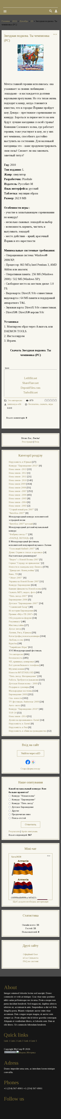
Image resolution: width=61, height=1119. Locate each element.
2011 (14, 21)
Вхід (36, 441)
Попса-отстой (19, 818)
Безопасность (15, 658)
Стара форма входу (30, 768)
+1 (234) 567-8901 (13, 1088)
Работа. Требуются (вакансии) (24, 680)
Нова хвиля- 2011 (18, 476)
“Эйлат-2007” (16, 577)
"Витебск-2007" (17, 513)
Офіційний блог (30, 954)
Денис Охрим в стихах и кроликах (26, 552)
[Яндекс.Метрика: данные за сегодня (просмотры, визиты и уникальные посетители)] (26, 1052)
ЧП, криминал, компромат (21, 661)
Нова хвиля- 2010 (18, 480)
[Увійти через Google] (33, 762)
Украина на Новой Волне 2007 (24, 581)
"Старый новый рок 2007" (21, 509)
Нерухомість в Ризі (18, 727)
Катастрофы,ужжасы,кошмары (24, 636)
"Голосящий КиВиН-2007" (22, 548)
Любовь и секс (16, 640)
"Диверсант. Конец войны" (22, 570)
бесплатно (33, 404)
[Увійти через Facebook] (27, 762)
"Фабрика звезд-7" (18, 534)
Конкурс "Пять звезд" (23, 803)
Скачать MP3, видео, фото (22, 592)
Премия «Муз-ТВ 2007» (21, 614)
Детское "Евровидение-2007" (23, 603)
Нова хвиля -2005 (18, 498)
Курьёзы (13, 643)
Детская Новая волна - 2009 (23, 683)
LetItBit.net (30, 378)
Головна (6, 21)
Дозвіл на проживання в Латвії (24, 720)
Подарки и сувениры (19, 687)
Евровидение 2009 (18, 694)
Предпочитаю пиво (21, 814)
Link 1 (7, 1041)
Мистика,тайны (16, 625)
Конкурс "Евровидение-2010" (23, 709)
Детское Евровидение (23, 807)
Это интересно (15, 400)
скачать (43, 404)
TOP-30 (13, 712)
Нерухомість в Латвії (19, 723)
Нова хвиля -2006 (18, 495)
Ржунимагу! (15, 621)
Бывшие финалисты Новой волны (25, 588)
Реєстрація (27, 441)
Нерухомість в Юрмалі (20, 462)
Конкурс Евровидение (19, 585)
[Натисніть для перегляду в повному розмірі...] (30, 69)
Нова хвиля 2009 (17, 484)
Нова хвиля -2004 (18, 502)
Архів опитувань (29, 831)
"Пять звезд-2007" (18, 596)
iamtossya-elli (14, 404)
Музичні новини (16, 669)
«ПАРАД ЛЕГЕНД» (19, 538)
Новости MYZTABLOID (21, 672)
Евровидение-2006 (18, 599)
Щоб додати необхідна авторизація (30, 901)
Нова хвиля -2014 (18, 716)
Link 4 (27, 1041)
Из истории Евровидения (21, 610)
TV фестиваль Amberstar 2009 (24, 701)
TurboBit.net (30, 392)
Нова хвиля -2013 (18, 469)
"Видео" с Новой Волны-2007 (24, 559)
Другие (15, 810)
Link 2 (14, 1041)
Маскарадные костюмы (20, 691)
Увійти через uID (30, 753)
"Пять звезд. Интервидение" (23, 676)
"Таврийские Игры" (18, 647)
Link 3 (20, 1041)
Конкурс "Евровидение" (23, 799)
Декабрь (24, 21)
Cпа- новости (15, 698)
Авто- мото (14, 705)
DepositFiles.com (30, 387)
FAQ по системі (30, 961)
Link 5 (34, 1041)
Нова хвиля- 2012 (18, 473)
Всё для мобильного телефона (24, 665)
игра (51, 404)
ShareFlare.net (30, 383)
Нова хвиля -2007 (18, 491)
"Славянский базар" (18, 607)
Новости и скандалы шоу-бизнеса (25, 567)
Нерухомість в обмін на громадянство (28, 731)
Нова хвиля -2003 (18, 505)
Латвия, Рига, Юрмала (20, 632)
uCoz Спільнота (30, 958)
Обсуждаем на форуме (20, 618)
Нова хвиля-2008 (17, 487)
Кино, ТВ (13, 574)
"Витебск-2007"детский (21, 524)
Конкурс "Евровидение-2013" (23, 465)
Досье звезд (15, 629)
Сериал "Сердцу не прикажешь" (25, 563)
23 (32, 21)
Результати (14, 831)
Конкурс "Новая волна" (23, 796)
